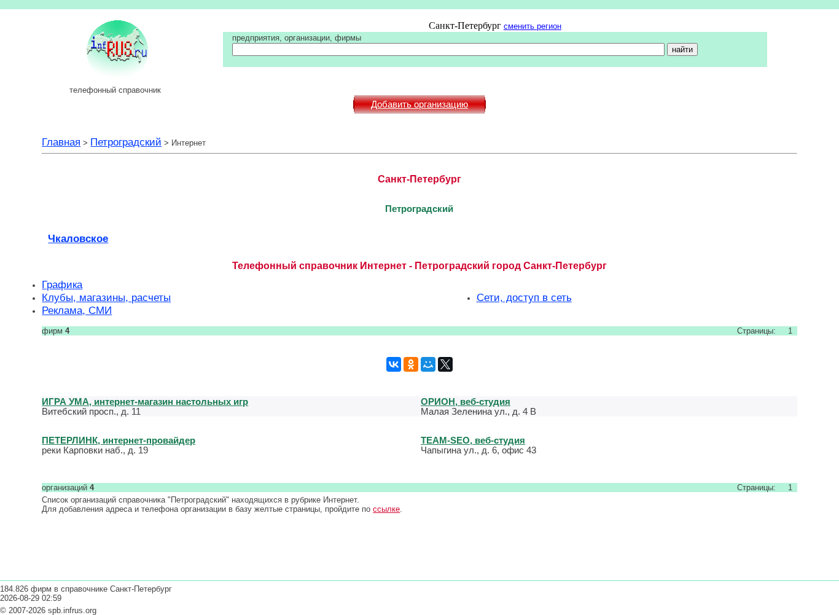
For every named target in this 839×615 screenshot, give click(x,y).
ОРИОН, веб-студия (465, 401)
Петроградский (126, 142)
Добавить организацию (419, 104)
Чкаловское (78, 238)
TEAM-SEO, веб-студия (473, 440)
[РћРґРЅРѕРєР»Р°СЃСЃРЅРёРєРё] (411, 364)
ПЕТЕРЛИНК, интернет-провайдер (118, 440)
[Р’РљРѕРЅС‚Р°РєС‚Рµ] (393, 364)
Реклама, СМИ (77, 310)
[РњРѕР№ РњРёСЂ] (428, 364)
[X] (445, 364)
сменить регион (532, 26)
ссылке (386, 509)
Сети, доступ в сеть (524, 297)
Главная (61, 142)
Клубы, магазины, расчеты (106, 297)
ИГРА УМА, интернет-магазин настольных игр (145, 401)
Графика (62, 284)
